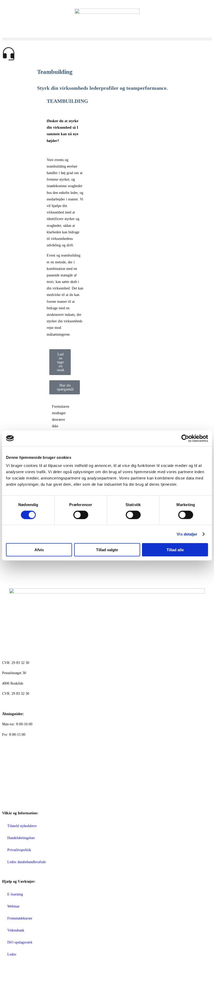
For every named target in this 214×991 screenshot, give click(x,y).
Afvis (39, 550)
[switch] (80, 515)
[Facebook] (8, 973)
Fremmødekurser (19, 918)
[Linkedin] (22, 973)
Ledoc (11, 954)
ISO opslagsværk (19, 942)
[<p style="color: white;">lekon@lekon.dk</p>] (8, 777)
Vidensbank (15, 930)
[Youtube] (36, 973)
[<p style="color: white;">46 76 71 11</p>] (8, 748)
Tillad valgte (107, 550)
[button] (107, 39)
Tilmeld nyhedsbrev (22, 826)
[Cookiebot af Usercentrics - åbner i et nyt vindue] (185, 438)
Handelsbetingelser (21, 838)
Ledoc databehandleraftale (26, 862)
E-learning (15, 894)
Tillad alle (175, 550)
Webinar (13, 906)
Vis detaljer (187, 534)
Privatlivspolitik (19, 850)
